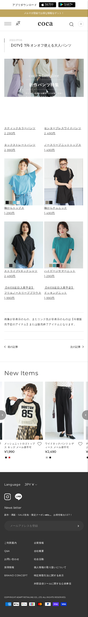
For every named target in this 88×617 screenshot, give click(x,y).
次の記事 (75, 346)
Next (85, 415)
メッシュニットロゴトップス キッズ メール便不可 (19, 445)
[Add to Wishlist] (39, 444)
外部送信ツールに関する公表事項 (52, 583)
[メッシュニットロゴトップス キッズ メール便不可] (23, 411)
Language (12, 484)
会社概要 (39, 550)
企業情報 (39, 542)
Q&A (7, 550)
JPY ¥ (29, 484)
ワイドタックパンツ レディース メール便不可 (59, 445)
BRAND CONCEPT (16, 575)
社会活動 (39, 559)
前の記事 (13, 346)
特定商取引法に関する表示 (49, 575)
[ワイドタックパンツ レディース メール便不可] (64, 411)
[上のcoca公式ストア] (18, 499)
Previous (3, 415)
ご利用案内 (10, 542)
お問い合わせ (11, 559)
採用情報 (9, 567)
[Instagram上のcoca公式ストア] (7, 499)
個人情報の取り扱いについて (50, 567)
